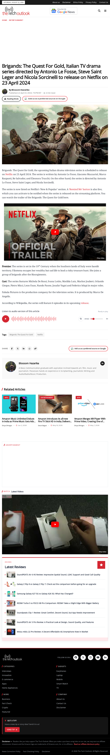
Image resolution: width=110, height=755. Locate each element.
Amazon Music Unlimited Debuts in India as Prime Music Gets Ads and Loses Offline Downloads (18, 420)
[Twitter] (83, 657)
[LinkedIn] (23, 348)
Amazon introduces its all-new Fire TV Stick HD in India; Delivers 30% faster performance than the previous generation (54, 420)
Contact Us (103, 2)
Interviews (6, 671)
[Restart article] (80, 318)
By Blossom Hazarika (19, 90)
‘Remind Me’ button (79, 189)
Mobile (59, 679)
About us (56, 2)
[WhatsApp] (29, 348)
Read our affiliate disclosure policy (86, 744)
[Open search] (99, 11)
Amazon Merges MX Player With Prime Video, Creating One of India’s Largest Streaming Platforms (90, 420)
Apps (6, 397)
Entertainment (16, 20)
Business (6, 699)
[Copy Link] (35, 348)
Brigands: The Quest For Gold (21, 334)
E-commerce (7, 679)
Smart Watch (62, 683)
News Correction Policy (11, 751)
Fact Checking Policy (31, 751)
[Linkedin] (105, 657)
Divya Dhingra (7, 425)
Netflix (9, 174)
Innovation (7, 675)
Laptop (59, 675)
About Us (60, 699)
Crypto (5, 707)
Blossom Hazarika (29, 363)
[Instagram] (90, 657)
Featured (6, 712)
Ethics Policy (78, 2)
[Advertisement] (55, 42)
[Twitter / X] (17, 348)
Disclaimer (66, 2)
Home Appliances (10, 688)
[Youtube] (98, 657)
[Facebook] (11, 348)
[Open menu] (105, 11)
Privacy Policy (91, 2)
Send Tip (11, 729)
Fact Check (7, 703)
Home (4, 20)
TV (57, 688)
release (85, 303)
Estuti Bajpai (42, 425)
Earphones (61, 671)
